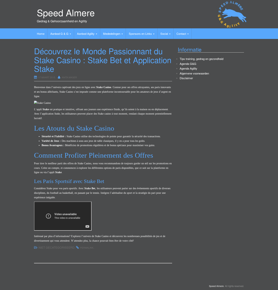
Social (164, 34)
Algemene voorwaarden (194, 73)
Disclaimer (186, 78)
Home (40, 34)
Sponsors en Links (141, 34)
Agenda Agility (188, 68)
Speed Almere (66, 12)
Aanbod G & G (59, 34)
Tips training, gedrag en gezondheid (201, 59)
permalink (86, 247)
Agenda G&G (188, 64)
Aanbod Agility (86, 34)
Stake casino (104, 113)
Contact (181, 34)
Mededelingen (112, 34)
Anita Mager (69, 77)
